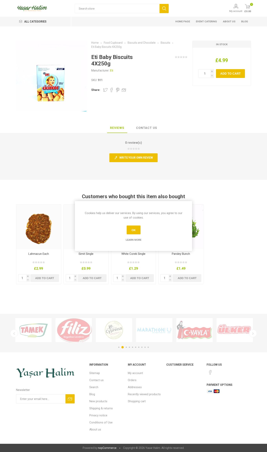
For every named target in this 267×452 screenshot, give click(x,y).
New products (98, 401)
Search (93, 387)
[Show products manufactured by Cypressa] (112, 330)
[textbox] (117, 8)
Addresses (135, 387)
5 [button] (132, 347)
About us (229, 21)
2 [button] (122, 347)
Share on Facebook (111, 90)
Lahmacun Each (38, 254)
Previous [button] (14, 333)
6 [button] (135, 347)
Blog (244, 21)
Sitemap (94, 373)
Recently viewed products (144, 394)
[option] (31, 330)
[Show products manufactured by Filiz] (71, 330)
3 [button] (126, 347)
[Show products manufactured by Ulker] (232, 330)
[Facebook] (210, 372)
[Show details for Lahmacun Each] (38, 226)
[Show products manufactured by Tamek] (31, 330)
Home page (182, 21)
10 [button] (148, 347)
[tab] (117, 128)
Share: (95, 90)
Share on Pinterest (118, 90)
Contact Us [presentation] (146, 128)
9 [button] (145, 347)
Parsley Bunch (181, 254)
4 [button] (129, 347)
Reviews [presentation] (117, 128)
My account (235, 11)
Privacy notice (98, 415)
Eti (111, 70)
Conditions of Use (101, 422)
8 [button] (141, 347)
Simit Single (86, 254)
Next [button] (253, 333)
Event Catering (206, 21)
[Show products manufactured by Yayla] (192, 330)
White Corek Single (133, 254)
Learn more (133, 239)
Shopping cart (137, 401)
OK (134, 229)
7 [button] (138, 347)
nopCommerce (107, 447)
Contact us (96, 380)
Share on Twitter (105, 90)
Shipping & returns (101, 408)
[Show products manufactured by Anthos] (152, 330)
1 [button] (118, 347)
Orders (132, 380)
